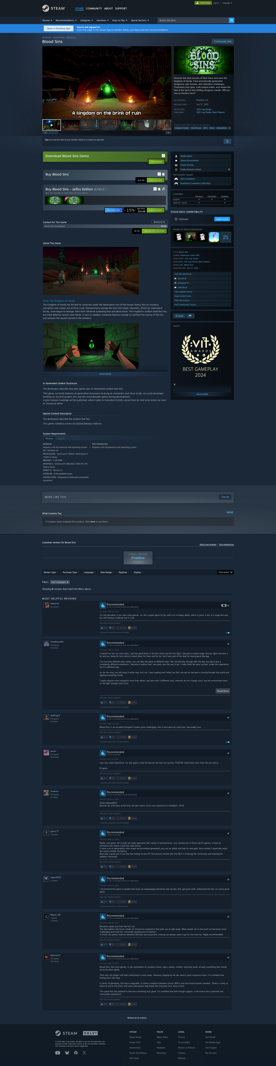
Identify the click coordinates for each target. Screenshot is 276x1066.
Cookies (182, 1053)
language (226, 3)
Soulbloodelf (56, 642)
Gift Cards (134, 1058)
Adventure (184, 255)
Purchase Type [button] (70, 572)
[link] (135, 210)
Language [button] (88, 572)
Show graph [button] (223, 572)
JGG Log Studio (203, 109)
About (108, 8)
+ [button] (229, 128)
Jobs (159, 1042)
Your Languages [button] (58, 582)
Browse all (159, 222)
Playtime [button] (123, 572)
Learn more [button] (222, 219)
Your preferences (226, 544)
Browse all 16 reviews (136, 1018)
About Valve (162, 1037)
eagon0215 (55, 877)
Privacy (181, 1037)
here (93, 521)
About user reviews (208, 544)
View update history (183, 292)
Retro (212, 128)
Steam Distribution (137, 1053)
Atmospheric (221, 128)
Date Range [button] (106, 572)
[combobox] (193, 20)
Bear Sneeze (219, 112)
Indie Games (59, 37)
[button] (47, 20)
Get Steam (210, 1037)
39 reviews (54, 757)
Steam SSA (134, 1042)
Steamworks (135, 1048)
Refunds (182, 1058)
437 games (54, 959)
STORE (79, 8)
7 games (53, 918)
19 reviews (54, 607)
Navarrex (54, 603)
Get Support (211, 1048)
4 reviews (54, 648)
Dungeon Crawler (182, 128)
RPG (205, 128)
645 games (54, 719)
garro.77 (54, 831)
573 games (54, 754)
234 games (54, 645)
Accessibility (184, 1042)
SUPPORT (121, 8)
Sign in (48, 140)
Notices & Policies (186, 1048)
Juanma (54, 791)
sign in (216, 3)
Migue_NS (55, 915)
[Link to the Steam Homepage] (53, 11)
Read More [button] (223, 691)
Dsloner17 (55, 955)
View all (230, 512)
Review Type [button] (50, 572)
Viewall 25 (225, 237)
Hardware (161, 1048)
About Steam (135, 1037)
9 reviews (54, 721)
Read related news (182, 296)
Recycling (161, 1053)
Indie (192, 255)
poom (53, 751)
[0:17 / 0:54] (106, 82)
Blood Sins (188, 265)
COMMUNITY (94, 8)
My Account (210, 1053)
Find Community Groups (185, 304)
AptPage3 (55, 715)
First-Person (196, 128)
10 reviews (54, 961)
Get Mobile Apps (213, 1042)
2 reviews (54, 835)
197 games (54, 794)
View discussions (182, 300)
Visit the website (182, 274)
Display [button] (137, 572)
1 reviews (54, 921)
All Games (46, 37)
